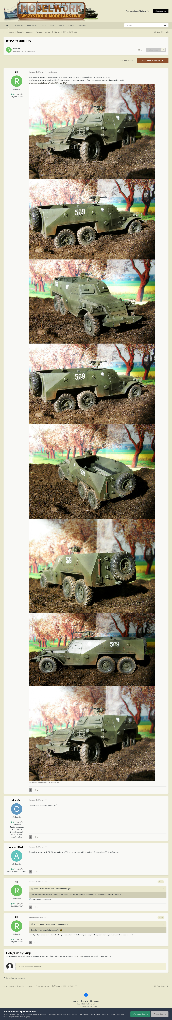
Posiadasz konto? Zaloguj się (138, 11)
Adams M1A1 (16, 847)
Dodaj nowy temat (126, 60)
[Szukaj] (165, 25)
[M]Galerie (31, 51)
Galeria (61, 25)
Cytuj (36, 790)
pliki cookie (33, 1014)
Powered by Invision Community (86, 1006)
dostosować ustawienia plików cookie (92, 1014)
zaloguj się (78, 956)
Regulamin (82, 25)
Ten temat (155, 25)
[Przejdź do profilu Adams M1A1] (16, 856)
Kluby (44, 25)
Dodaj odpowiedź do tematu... (31, 966)
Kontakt (84, 1001)
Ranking (71, 25)
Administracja (32, 25)
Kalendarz (19, 25)
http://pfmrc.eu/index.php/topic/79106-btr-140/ (48, 83)
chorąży (16, 800)
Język (75, 1001)
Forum (8, 25)
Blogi (52, 25)
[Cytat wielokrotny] (30, 790)
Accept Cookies (141, 1014)
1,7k (21, 822)
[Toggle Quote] (32, 889)
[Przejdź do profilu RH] (9, 50)
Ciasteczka (94, 1001)
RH (19, 48)
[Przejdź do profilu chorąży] (16, 809)
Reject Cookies (159, 1014)
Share (141, 50)
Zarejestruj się (161, 11)
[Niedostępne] (92, 131)
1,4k (21, 94)
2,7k (21, 869)
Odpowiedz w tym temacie (152, 60)
